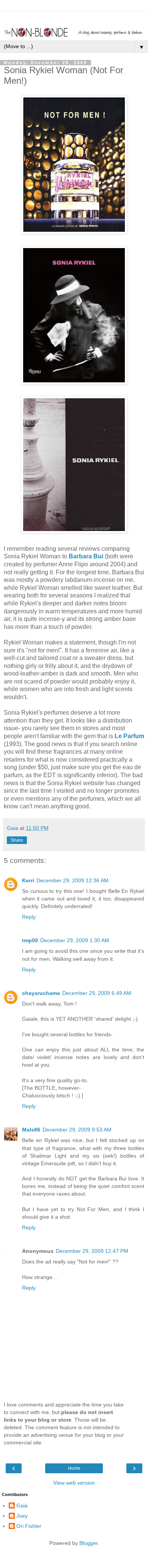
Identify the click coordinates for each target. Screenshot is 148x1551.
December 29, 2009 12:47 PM (92, 1251)
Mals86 (31, 1130)
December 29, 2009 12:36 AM (72, 880)
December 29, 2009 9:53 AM (77, 1130)
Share (17, 840)
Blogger (88, 1543)
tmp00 (30, 940)
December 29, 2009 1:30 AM (74, 940)
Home (74, 1468)
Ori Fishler (28, 1526)
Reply (29, 917)
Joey (22, 1516)
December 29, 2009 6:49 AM (96, 993)
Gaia (22, 1505)
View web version (74, 1483)
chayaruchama (41, 993)
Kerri (28, 880)
